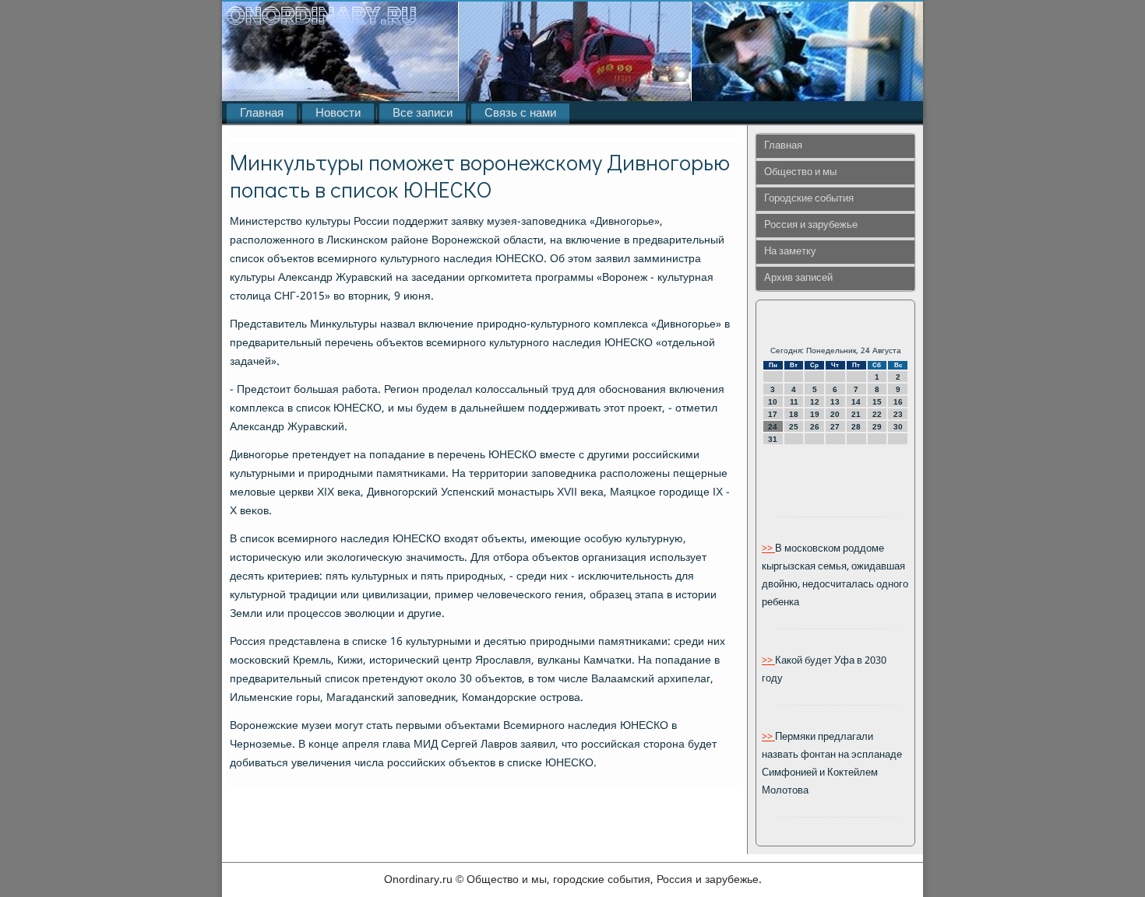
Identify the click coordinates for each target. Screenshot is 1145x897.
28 (856, 426)
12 (814, 402)
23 (898, 414)
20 (835, 414)
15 (877, 402)
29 (877, 426)
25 (793, 426)
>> (768, 549)
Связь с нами (520, 113)
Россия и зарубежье (811, 225)
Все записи (423, 113)
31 (772, 439)
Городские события (809, 199)
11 (794, 402)
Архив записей (798, 278)
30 (898, 426)
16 (898, 402)
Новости (338, 113)
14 (856, 402)
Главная (262, 113)
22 (877, 414)
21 (856, 414)
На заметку (790, 252)
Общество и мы (800, 172)
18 (793, 414)
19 (814, 414)
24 (772, 426)
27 (835, 426)
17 (772, 414)
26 (814, 426)
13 (835, 402)
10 (772, 402)
